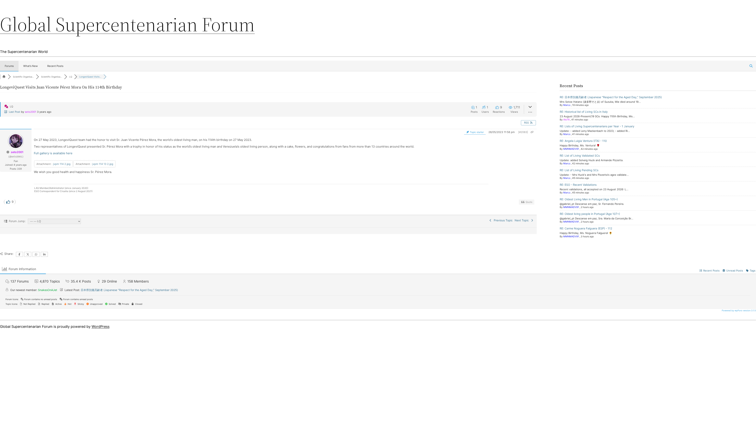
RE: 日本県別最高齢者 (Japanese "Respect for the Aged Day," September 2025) (611, 97)
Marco (566, 104)
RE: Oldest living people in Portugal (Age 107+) (590, 213)
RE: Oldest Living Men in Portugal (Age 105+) (589, 199)
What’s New (30, 65)
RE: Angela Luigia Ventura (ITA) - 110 (583, 140)
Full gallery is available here (53, 153)
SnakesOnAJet (47, 290)
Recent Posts (55, 65)
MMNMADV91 (571, 148)
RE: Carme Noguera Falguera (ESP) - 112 (586, 228)
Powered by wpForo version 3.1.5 (738, 310)
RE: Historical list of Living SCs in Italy (584, 111)
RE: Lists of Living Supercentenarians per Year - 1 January (597, 126)
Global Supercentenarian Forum (127, 24)
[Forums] (4, 76)
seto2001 (30, 111)
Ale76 (566, 119)
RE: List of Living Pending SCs (579, 170)
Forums (9, 65)
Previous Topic (502, 220)
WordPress (100, 326)
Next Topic (522, 220)
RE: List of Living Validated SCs (580, 155)
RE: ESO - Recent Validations (578, 184)
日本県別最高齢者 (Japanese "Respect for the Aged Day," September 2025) (129, 290)
